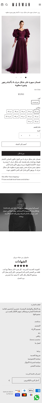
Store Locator (35, 340)
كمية (38, 131)
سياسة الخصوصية (34, 359)
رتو (39, 333)
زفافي (38, 336)
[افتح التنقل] (40, 4)
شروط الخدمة (35, 355)
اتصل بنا (37, 343)
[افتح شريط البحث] (6, 4)
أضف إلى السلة (21, 144)
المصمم (37, 326)
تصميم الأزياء (35, 329)
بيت (38, 12)
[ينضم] (9, 380)
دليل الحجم (37, 127)
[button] (21, 44)
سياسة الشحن (35, 366)
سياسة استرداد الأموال (32, 362)
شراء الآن (21, 153)
